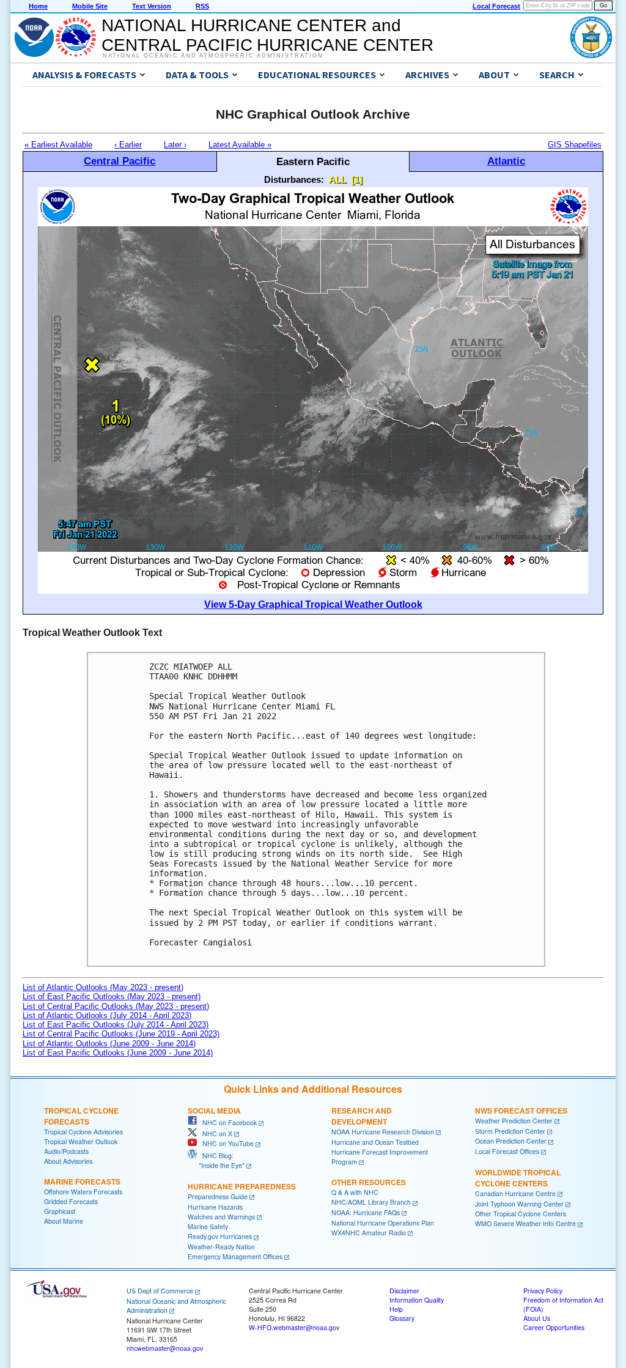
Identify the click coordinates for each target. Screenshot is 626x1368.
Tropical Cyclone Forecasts (81, 1116)
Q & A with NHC (354, 1192)
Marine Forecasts (82, 1181)
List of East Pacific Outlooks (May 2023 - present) (112, 996)
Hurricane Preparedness (242, 1186)
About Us (536, 1318)
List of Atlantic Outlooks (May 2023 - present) (103, 987)
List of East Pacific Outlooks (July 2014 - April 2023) (115, 1024)
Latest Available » (239, 144)
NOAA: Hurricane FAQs (365, 1212)
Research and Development (361, 1116)
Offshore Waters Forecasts (83, 1191)
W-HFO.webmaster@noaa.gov (294, 1327)
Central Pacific (119, 161)
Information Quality (416, 1299)
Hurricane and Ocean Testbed (375, 1142)
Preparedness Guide (218, 1196)
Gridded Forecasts (71, 1201)
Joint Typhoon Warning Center (519, 1203)
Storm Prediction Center (510, 1131)
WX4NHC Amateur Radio (368, 1232)
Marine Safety (208, 1226)
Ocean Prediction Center (511, 1140)
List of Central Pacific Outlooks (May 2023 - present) (116, 1006)
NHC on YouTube (225, 1143)
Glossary (401, 1318)
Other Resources (368, 1182)
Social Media (214, 1110)
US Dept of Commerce (160, 1290)
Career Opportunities (553, 1327)
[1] (357, 179)
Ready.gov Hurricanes (220, 1236)
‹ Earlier (128, 144)
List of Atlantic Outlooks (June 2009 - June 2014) (109, 1043)
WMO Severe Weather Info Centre (525, 1223)
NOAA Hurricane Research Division (382, 1131)
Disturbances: (294, 179)
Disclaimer (404, 1290)
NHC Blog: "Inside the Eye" (216, 1160)
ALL (338, 179)
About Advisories (68, 1161)
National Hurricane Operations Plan (382, 1222)
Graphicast (59, 1211)
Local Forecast (496, 6)
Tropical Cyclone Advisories (83, 1131)
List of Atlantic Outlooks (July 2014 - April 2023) (107, 1015)
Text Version (151, 6)
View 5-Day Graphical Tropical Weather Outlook (313, 604)
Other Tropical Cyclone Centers (520, 1213)
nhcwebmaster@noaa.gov (165, 1348)
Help (396, 1309)
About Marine (63, 1221)
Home (38, 6)
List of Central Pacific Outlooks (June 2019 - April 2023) (121, 1033)
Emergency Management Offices (235, 1256)
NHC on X (214, 1133)
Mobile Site (90, 6)
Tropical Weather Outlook (80, 1141)
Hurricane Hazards (215, 1206)
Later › (175, 144)
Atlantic (506, 161)
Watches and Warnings (221, 1216)
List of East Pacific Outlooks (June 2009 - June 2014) (118, 1052)
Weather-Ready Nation (221, 1246)
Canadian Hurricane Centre (515, 1193)
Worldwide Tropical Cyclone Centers (518, 1178)
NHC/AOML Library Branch (371, 1202)
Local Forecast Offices (507, 1151)
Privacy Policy (542, 1290)
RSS (202, 6)
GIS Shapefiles (575, 144)
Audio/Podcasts (66, 1151)
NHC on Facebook (227, 1122)
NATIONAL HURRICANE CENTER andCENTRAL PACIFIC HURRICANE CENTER (267, 35)
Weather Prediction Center (514, 1120)
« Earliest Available (58, 144)
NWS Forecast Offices (521, 1110)
